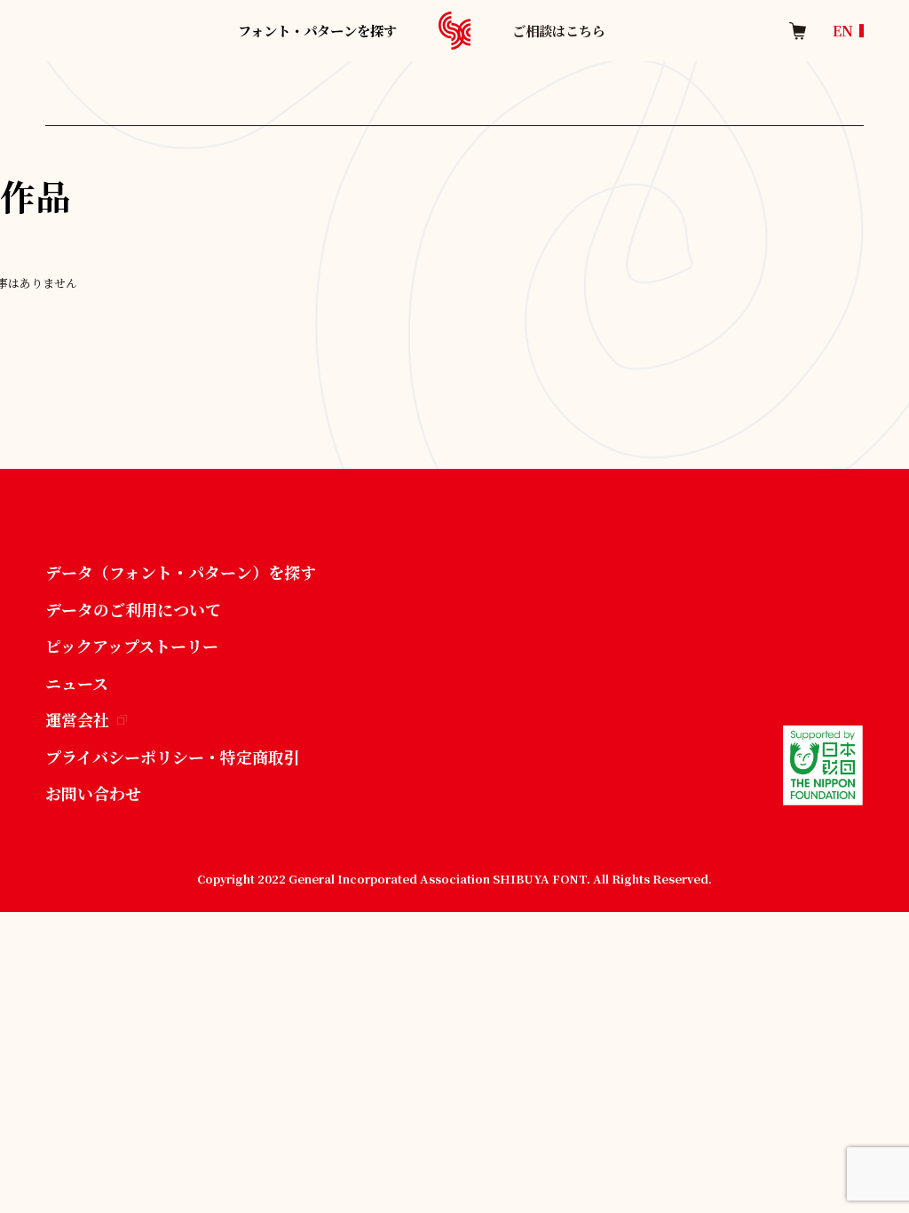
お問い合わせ (93, 793)
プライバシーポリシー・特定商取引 (172, 756)
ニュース (76, 682)
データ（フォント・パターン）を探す (180, 571)
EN (843, 30)
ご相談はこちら (558, 30)
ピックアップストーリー (131, 645)
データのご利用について (133, 609)
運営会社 (77, 719)
